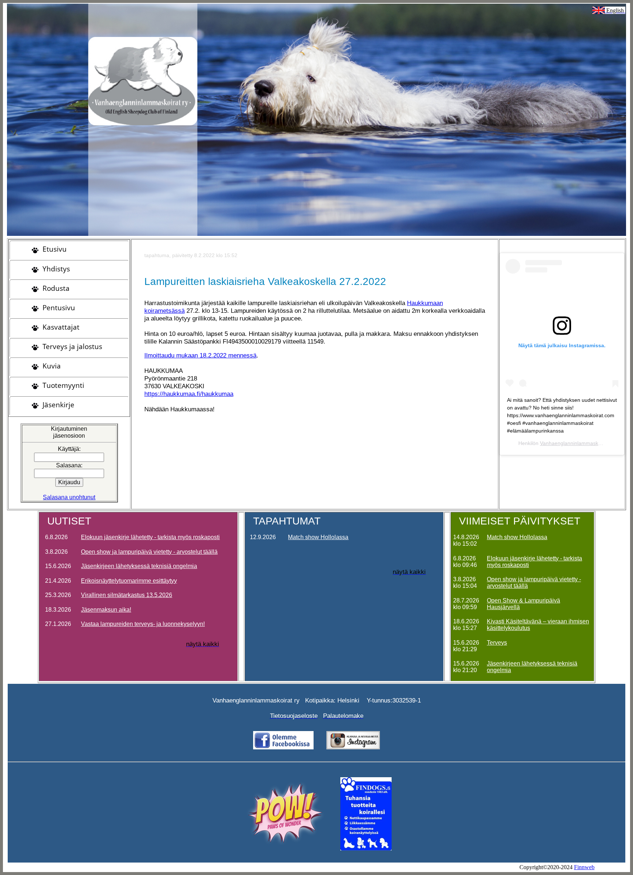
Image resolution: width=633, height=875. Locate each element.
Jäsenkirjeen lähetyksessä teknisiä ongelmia (139, 566)
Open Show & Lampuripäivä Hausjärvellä (523, 603)
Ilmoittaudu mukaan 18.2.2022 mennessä (200, 355)
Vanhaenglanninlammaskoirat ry (577, 443)
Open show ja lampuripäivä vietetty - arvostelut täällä (149, 552)
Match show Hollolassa (318, 537)
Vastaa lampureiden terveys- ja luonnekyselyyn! (143, 624)
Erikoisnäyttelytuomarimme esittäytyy (129, 581)
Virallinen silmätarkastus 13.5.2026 (126, 595)
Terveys (497, 642)
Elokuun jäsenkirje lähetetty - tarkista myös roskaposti (150, 537)
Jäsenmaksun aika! (106, 610)
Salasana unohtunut (69, 497)
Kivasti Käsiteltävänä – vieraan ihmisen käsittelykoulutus (538, 624)
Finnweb (584, 867)
